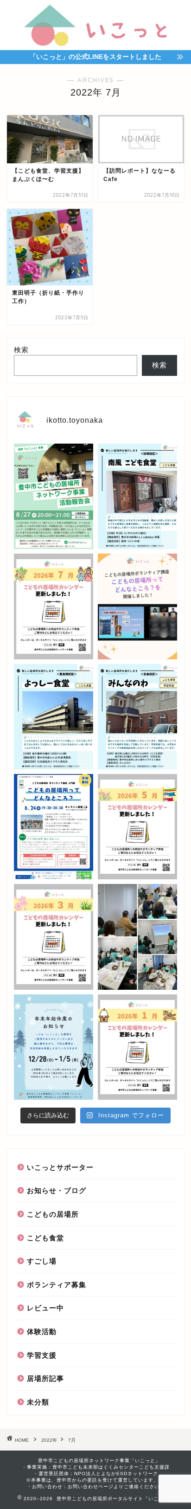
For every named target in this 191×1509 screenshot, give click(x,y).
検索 (21, 350)
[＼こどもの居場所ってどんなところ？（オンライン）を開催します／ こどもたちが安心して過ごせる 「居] (53, 826)
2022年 (49, 1440)
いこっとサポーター (60, 1167)
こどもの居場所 (53, 1214)
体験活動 (42, 1331)
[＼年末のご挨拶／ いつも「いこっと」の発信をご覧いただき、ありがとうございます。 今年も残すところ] (53, 1047)
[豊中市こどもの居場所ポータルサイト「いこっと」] (95, 41)
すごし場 (42, 1261)
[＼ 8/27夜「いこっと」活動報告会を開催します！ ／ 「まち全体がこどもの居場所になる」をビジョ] (53, 496)
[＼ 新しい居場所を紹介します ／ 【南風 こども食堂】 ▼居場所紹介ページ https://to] (137, 496)
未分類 (38, 1402)
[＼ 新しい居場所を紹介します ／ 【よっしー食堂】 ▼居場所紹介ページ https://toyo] (53, 716)
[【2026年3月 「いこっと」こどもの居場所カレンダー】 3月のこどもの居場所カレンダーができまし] (53, 936)
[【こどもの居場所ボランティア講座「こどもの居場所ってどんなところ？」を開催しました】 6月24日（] (137, 606)
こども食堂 (45, 1238)
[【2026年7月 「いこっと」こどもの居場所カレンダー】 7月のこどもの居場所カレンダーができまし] (53, 606)
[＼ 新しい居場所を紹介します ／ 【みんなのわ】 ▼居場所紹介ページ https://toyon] (137, 716)
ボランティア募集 (56, 1285)
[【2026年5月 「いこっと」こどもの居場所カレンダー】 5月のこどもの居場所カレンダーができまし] (137, 826)
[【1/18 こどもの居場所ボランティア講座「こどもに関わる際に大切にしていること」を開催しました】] (137, 936)
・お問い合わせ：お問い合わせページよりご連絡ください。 (96, 1486)
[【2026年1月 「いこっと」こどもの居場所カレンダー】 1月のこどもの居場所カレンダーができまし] (137, 1047)
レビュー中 (45, 1308)
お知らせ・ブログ (56, 1190)
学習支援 (42, 1355)
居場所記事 (45, 1378)
